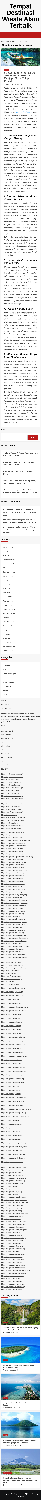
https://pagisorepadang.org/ (11, 782)
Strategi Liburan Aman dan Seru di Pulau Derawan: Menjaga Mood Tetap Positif (20, 76)
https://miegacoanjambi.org (11, 1120)
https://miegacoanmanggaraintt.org (14, 870)
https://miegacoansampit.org (11, 1208)
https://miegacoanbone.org (11, 1232)
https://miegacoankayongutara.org (13, 835)
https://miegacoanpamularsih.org (13, 1181)
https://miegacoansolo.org (10, 1186)
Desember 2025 (9, 560)
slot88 (3, 761)
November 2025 (9, 564)
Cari (3, 429)
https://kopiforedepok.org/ (11, 971)
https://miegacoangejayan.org (12, 992)
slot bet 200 (5, 704)
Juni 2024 (6, 634)
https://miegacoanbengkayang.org (13, 935)
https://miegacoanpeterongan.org (13, 1178)
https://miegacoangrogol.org (11, 1075)
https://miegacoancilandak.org (12, 1257)
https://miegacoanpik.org (10, 1090)
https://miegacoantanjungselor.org (13, 1113)
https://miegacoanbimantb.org (12, 865)
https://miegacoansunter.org (11, 1235)
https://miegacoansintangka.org (12, 851)
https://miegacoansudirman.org (12, 1240)
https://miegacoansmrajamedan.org (14, 957)
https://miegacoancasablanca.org (13, 1254)
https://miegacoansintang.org (12, 1003)
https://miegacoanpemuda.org (12, 995)
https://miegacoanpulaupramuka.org (14, 1007)
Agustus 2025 (8, 576)
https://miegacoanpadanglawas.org (14, 1200)
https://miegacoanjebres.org (11, 1189)
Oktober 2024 (8, 617)
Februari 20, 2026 (14, 1445)
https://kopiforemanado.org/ (11, 979)
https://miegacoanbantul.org (11, 1281)
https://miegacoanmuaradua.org (12, 1105)
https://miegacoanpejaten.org (12, 1246)
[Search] (37, 35)
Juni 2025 (6, 584)
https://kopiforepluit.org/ (10, 793)
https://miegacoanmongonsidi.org (13, 1143)
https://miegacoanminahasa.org (12, 1128)
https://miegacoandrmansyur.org (13, 954)
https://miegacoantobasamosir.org (13, 889)
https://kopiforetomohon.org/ (12, 796)
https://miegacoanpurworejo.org (13, 911)
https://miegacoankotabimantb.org (14, 1056)
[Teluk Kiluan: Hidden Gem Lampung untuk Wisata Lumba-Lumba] (20, 1350)
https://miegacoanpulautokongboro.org (15, 840)
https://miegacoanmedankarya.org (13, 1167)
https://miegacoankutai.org (11, 916)
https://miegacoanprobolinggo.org (13, 1221)
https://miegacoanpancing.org (12, 1289)
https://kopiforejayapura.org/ (12, 812)
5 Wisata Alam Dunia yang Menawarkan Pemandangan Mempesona (19, 530)
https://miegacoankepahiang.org (13, 1265)
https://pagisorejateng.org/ (11, 785)
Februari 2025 (8, 601)
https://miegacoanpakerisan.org (12, 949)
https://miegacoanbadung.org (12, 878)
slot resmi (4, 725)
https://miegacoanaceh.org (11, 1026)
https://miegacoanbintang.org (12, 848)
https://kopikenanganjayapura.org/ (14, 817)
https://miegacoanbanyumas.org (13, 843)
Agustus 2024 (8, 626)
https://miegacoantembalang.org (13, 1158)
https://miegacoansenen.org (11, 1048)
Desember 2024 (9, 609)
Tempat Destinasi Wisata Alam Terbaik (20, 16)
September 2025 (9, 572)
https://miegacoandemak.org (11, 927)
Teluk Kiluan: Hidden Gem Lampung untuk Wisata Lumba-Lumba (18, 463)
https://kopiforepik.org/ (10, 790)
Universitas (7, 686)
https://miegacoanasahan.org (11, 897)
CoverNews (31, 1494)
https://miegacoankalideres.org (12, 1079)
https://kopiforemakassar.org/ (12, 798)
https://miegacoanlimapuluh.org (12, 933)
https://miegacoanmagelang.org (12, 1175)
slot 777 (4, 742)
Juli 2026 (6, 551)
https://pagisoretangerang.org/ (12, 965)
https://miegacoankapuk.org (11, 1243)
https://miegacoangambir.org (11, 1251)
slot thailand (5, 746)
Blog (4, 669)
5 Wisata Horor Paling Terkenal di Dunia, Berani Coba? (20, 512)
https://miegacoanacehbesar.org (13, 884)
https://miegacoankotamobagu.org (14, 859)
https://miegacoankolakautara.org (13, 1097)
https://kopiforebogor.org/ (11, 976)
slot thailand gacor (24, 112)
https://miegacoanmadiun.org (12, 952)
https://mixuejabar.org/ (9, 981)
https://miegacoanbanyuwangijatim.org (15, 1270)
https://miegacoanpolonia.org (12, 1170)
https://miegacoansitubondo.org (13, 1267)
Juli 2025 (6, 580)
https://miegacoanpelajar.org (11, 1191)
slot (4, 678)
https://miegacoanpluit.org (11, 1094)
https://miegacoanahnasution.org (13, 988)
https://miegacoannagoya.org (12, 1139)
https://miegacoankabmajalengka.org (14, 1229)
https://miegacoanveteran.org (12, 1183)
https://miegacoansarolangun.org (13, 930)
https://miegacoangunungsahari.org (14, 941)
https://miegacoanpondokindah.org (14, 1071)
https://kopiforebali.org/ (10, 973)
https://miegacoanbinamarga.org (13, 1044)
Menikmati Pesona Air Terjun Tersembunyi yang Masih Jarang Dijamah (20, 454)
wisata (6, 69)
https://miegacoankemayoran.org (13, 1052)
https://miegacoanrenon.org (11, 999)
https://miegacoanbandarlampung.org (15, 1116)
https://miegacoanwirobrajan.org (13, 1154)
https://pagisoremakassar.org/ (12, 826)
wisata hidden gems (10, 695)
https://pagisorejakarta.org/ (11, 828)
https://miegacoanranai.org (11, 1029)
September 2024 (9, 622)
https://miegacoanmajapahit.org (12, 1162)
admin (7, 84)
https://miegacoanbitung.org (11, 1262)
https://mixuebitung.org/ (10, 815)
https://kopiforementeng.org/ (12, 788)
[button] (3, 34)
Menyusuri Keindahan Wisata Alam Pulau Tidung (18, 472)
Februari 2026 (8, 555)
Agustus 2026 (8, 547)
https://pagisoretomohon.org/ (12, 777)
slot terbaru (5, 753)
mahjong (4, 769)
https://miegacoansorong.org (11, 1124)
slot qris (4, 701)
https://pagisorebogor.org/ (11, 962)
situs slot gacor (6, 765)
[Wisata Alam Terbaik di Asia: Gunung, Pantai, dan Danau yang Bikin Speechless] (20, 1425)
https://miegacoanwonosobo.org (13, 1037)
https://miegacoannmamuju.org (12, 867)
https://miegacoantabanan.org (12, 881)
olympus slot (6, 750)
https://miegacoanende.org (11, 1014)
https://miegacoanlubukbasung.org (14, 1101)
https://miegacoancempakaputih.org (14, 938)
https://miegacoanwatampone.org (13, 905)
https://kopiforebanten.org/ (11, 804)
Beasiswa (6, 665)
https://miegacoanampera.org (12, 1041)
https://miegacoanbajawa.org (12, 854)
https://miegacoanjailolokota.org (13, 919)
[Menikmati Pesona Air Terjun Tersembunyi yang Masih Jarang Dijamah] (20, 1312)
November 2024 (9, 613)
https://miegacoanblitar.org (11, 1219)
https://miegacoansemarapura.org (13, 1224)
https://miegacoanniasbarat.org (12, 873)
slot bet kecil (6, 735)
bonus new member (10, 520)
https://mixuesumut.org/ (10, 984)
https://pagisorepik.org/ (10, 823)
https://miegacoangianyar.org (12, 1131)
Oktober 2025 (8, 568)
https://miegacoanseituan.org (11, 1172)
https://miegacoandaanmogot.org (13, 1238)
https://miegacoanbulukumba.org (13, 846)
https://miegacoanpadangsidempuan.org (15, 1202)
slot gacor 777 (6, 708)
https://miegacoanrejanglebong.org (14, 895)
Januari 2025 (7, 605)
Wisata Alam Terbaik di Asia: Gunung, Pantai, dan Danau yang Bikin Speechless (19, 482)
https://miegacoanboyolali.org (12, 1205)
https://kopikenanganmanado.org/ (13, 968)
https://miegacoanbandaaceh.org (13, 1248)
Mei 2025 (6, 589)
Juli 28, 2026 (13, 1370)
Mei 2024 (6, 638)
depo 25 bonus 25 (7, 757)
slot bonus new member (12, 527)
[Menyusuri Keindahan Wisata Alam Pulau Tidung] (20, 1387)
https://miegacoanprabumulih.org (13, 1011)
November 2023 (9, 646)
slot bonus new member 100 (13, 509)
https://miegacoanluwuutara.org (12, 886)
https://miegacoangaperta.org (12, 1150)
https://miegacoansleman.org (11, 1135)
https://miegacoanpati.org (10, 1278)
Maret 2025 (7, 597)
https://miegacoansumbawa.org (12, 914)
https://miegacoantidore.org (11, 1022)
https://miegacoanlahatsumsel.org (13, 1273)
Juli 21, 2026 (13, 1407)
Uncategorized (8, 682)
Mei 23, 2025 (16, 84)
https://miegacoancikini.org (11, 1063)
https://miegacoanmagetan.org (12, 876)
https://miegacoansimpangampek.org (14, 903)
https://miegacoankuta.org (11, 1194)
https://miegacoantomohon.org (12, 1259)
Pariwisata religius (9, 674)
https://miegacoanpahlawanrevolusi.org (15, 946)
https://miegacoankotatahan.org (13, 1033)
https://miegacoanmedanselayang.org (14, 1146)
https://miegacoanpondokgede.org (13, 1082)
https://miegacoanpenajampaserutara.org (16, 1109)
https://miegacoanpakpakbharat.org (14, 924)
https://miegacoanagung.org (11, 1018)
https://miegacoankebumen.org (12, 1227)
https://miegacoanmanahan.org (12, 832)
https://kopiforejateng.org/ (11, 807)
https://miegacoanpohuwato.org (13, 837)
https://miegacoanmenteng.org (12, 1086)
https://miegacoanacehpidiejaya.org (14, 922)
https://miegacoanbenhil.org (11, 1060)
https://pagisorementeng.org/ (12, 774)
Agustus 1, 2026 (14, 1332)
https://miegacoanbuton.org (11, 892)
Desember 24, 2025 (15, 1485)
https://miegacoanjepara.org (11, 1210)
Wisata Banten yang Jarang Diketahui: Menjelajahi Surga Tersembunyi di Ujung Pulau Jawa (20, 492)
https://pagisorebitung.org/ (11, 779)
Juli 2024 (6, 630)
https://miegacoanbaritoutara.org (13, 908)
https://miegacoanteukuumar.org (13, 1287)
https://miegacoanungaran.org (12, 1216)
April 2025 (7, 593)
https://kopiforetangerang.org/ (12, 820)
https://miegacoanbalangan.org (12, 1284)
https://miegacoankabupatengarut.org (15, 1213)
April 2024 (7, 642)
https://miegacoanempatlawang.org (14, 900)
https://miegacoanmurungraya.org (13, 862)
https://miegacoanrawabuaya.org (13, 1067)
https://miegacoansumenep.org (12, 1276)
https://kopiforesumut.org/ (11, 809)
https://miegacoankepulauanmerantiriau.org (17, 857)
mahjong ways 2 (7, 731)
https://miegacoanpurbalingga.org (13, 1197)
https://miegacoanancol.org (11, 943)
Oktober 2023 (8, 651)
